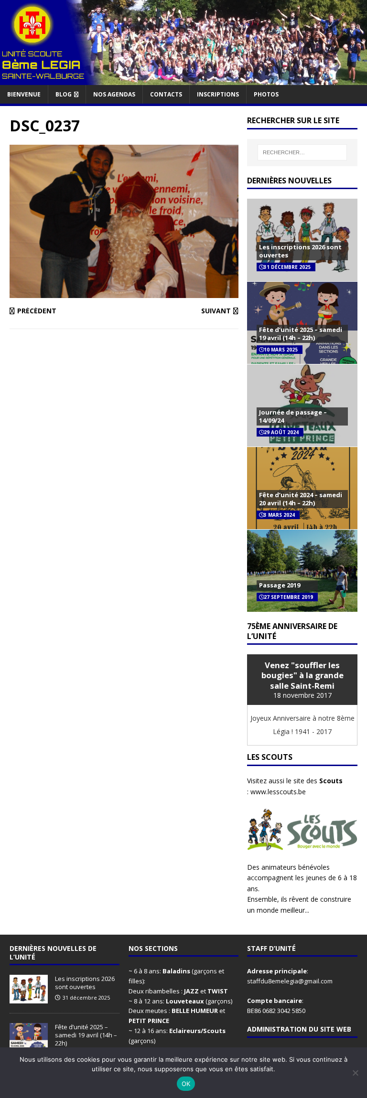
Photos (266, 94)
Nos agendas (114, 94)
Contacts (166, 94)
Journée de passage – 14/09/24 (293, 416)
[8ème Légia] (183, 79)
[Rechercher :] (302, 152)
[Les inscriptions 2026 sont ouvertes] (29, 998)
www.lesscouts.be (278, 791)
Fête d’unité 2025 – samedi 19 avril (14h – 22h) (300, 333)
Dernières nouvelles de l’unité (53, 952)
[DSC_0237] (124, 292)
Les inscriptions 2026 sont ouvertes (300, 251)
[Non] (355, 1072)
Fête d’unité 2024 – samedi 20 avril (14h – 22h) (300, 498)
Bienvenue (24, 94)
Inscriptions (218, 94)
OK (186, 1083)
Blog (63, 94)
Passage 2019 (279, 585)
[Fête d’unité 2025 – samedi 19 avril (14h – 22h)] (29, 1047)
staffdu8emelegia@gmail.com (290, 981)
